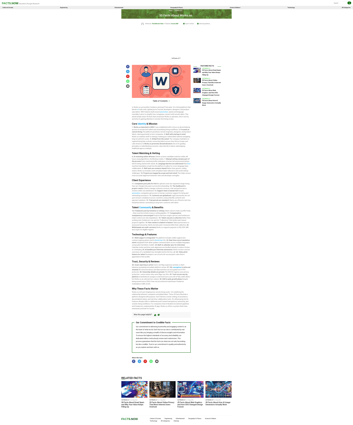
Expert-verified (189, 23)
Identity (142, 123)
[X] (128, 71)
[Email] (128, 86)
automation (164, 112)
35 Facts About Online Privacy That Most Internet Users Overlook (211, 82)
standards (156, 335)
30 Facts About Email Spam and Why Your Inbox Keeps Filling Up (211, 72)
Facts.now (10, 3)
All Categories (346, 7)
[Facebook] (128, 66)
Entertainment (119, 7)
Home (170, 10)
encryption (177, 267)
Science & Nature (235, 7)
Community (145, 207)
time (188, 164)
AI (138, 109)
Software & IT (178, 10)
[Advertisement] (176, 39)
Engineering (63, 7)
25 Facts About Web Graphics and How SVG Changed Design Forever (211, 93)
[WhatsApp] (128, 81)
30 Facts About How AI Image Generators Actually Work (211, 103)
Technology (291, 7)
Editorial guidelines (204, 23)
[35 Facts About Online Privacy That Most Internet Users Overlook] (197, 80)
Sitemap (176, 421)
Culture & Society (7, 7)
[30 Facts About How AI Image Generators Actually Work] (197, 100)
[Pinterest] (128, 76)
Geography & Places (176, 7)
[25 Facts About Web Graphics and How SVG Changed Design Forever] (197, 90)
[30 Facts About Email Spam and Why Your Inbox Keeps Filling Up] (197, 70)
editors (146, 338)
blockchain (159, 240)
